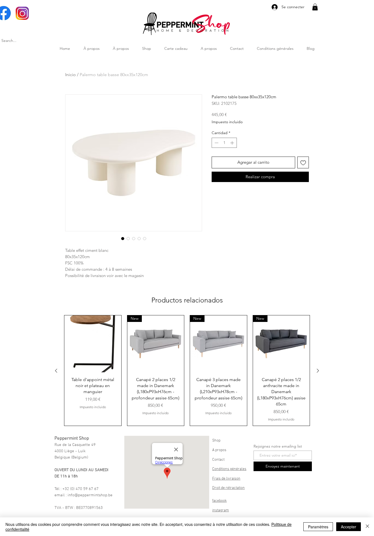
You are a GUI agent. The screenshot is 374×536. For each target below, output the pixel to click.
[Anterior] (56, 370)
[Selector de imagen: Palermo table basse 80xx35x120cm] (122, 238)
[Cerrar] (367, 527)
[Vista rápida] (92, 343)
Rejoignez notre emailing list (278, 446)
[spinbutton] (224, 143)
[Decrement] (215, 143)
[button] (315, 7)
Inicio (70, 74)
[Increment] (232, 143)
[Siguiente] (318, 370)
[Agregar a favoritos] (303, 162)
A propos (219, 450)
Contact (218, 459)
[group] (187, 370)
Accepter (348, 526)
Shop (216, 440)
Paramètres (318, 526)
